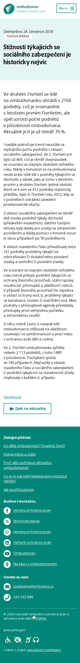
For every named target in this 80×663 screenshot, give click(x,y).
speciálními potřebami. (44, 650)
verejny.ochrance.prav (32, 510)
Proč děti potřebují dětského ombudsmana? (28, 465)
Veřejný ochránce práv (32, 542)
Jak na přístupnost (19, 489)
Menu (64, 8)
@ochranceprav (26, 521)
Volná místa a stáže (20, 454)
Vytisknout (12, 397)
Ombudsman (24, 553)
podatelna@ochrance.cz (33, 586)
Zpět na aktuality (30, 408)
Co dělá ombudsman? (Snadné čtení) (34, 445)
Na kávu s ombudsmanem (35, 564)
